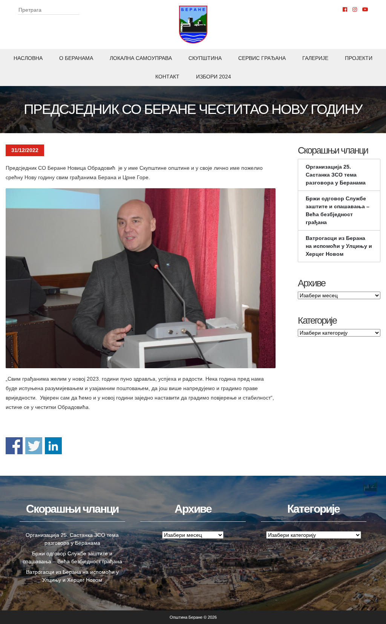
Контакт (167, 77)
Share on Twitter (33, 445)
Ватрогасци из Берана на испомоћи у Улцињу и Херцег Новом (339, 246)
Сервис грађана (262, 58)
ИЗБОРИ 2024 (213, 77)
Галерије (315, 58)
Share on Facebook (14, 445)
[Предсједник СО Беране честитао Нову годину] (141, 278)
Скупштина (205, 58)
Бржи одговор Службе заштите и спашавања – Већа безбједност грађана (337, 210)
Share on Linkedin (53, 445)
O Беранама (76, 58)
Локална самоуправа (141, 58)
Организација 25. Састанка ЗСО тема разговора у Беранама (336, 175)
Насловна (28, 58)
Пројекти (358, 58)
